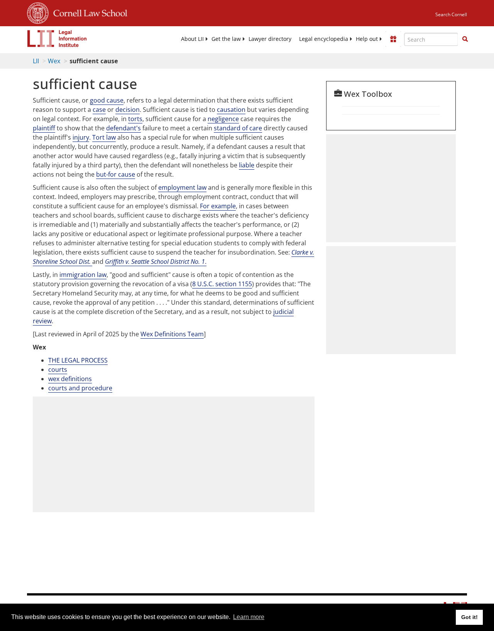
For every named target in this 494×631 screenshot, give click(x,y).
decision (127, 109)
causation (231, 109)
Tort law (104, 137)
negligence (223, 119)
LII (36, 61)
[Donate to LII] (393, 39)
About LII (192, 38)
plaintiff (44, 128)
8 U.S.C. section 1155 (222, 284)
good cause (107, 100)
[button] (465, 39)
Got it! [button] (469, 617)
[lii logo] (57, 38)
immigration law (83, 274)
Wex (54, 61)
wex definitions (70, 379)
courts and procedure (80, 388)
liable (246, 165)
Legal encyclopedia (323, 38)
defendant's (123, 128)
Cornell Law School (88, 12)
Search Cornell (451, 14)
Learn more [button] (248, 617)
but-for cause (115, 174)
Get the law (226, 38)
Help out (367, 38)
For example (218, 206)
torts (135, 119)
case (99, 109)
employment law (182, 187)
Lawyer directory (270, 38)
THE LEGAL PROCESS (78, 360)
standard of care (238, 128)
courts (57, 369)
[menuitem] (192, 39)
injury (81, 137)
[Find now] (465, 39)
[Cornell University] (38, 12)
